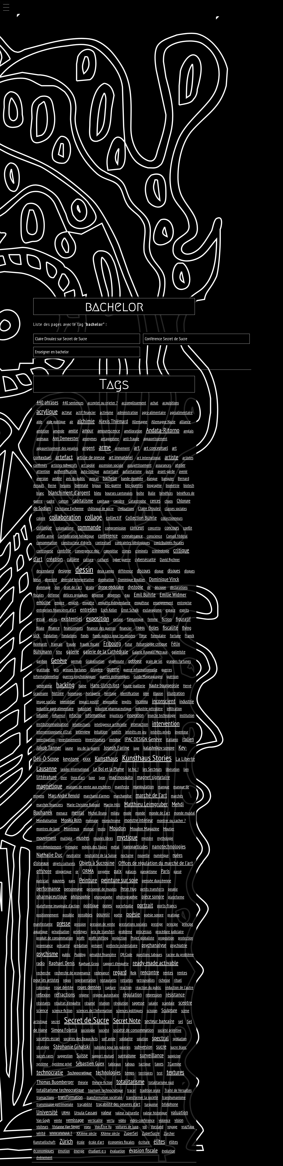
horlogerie (93, 693)
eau (127, 595)
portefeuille (124, 905)
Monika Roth (71, 820)
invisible (115, 739)
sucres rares (44, 1055)
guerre (113, 669)
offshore (43, 871)
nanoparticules (135, 846)
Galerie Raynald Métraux (149, 652)
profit (81, 938)
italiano (172, 739)
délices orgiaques (75, 595)
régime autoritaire (106, 995)
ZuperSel (131, 1133)
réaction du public (148, 987)
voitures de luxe (127, 1126)
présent (96, 945)
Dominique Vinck (164, 579)
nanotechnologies (169, 846)
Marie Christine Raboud (83, 804)
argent (88, 447)
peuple (173, 889)
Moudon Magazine (144, 829)
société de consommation (133, 1030)
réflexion (43, 995)
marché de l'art (151, 795)
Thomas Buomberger (55, 1082)
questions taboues (149, 954)
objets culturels (64, 863)
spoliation (180, 1038)
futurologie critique (151, 644)
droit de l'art (73, 587)
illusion (158, 693)
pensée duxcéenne (156, 881)
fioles (154, 627)
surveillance (152, 1055)
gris (56, 669)
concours (172, 527)
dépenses (114, 595)
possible (68, 914)
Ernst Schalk (130, 610)
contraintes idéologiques (132, 542)
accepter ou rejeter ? (102, 402)
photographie (126, 897)
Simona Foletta (64, 1030)
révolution (121, 1003)
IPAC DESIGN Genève (143, 739)
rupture (110, 987)
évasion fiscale (143, 1150)
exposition (97, 618)
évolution (168, 1150)
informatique (95, 715)
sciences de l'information (94, 1010)
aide (39, 421)
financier (126, 628)
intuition (100, 732)
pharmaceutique (51, 896)
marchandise (122, 795)
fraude (71, 644)
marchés (177, 795)
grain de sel (154, 661)
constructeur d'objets (76, 542)
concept (137, 527)
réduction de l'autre (179, 987)
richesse (164, 980)
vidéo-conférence (142, 1120)
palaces (131, 871)
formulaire (158, 635)
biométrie (172, 485)
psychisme (47, 954)
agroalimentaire (181, 412)
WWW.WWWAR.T (60, 1133)
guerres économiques (115, 676)
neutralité (73, 855)
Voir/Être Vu (103, 1126)
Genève (59, 660)
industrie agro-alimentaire (55, 708)
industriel (84, 708)
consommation (46, 542)
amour (87, 430)
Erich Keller (109, 610)
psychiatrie (178, 945)
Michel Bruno (97, 813)
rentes (168, 973)
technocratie (49, 1072)
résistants (43, 1003)
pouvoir (103, 914)
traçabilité (84, 1104)
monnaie (92, 820)
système (42, 1063)
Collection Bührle (141, 517)
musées (83, 837)
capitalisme (82, 500)
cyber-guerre (122, 559)
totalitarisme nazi (161, 1082)
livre (64, 777)
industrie (186, 701)
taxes (159, 1064)
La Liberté (185, 758)
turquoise (151, 1104)
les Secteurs (152, 769)
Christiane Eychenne (69, 508)
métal (115, 846)
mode (127, 813)
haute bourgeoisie (164, 685)
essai (40, 619)
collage (93, 516)
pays (72, 880)
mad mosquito (121, 777)
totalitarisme (130, 1081)
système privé (62, 1063)
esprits (184, 610)
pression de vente (102, 924)
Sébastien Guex (90, 1063)
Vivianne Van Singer (66, 1126)
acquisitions (170, 402)
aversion (42, 478)
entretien (88, 609)
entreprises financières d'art (56, 610)
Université (47, 1112)
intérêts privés (160, 731)
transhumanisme (174, 1097)
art (137, 447)
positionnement (47, 914)
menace (61, 813)
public (66, 954)
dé (149, 587)
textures (175, 1072)
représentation (85, 980)
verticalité (95, 1120)
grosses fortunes (74, 669)
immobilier (67, 701)
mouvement (46, 838)
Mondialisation (46, 820)
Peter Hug (128, 889)
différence (125, 570)
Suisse (82, 1055)
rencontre (149, 972)
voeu (87, 1126)
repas (67, 980)
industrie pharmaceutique (113, 708)
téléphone (170, 1104)
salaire (153, 1003)
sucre (161, 1046)
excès (53, 619)
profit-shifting (98, 938)
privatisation (60, 931)
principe (172, 924)
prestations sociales (133, 924)
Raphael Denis (62, 963)
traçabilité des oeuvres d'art (118, 1104)
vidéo (122, 1120)
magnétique (49, 786)
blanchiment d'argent (69, 492)
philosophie (80, 896)
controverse (44, 550)
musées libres (103, 838)
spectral (160, 1038)
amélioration (133, 430)
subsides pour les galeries (112, 1047)
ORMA (88, 871)
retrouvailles (146, 980)
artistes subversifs (64, 465)
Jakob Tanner (48, 747)
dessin (84, 569)
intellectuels (81, 724)
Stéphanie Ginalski (71, 1046)
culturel (103, 559)
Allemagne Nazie (163, 421)
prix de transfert (103, 931)
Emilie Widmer (173, 594)
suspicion (174, 1055)
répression (154, 995)
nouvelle (143, 855)
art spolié (88, 465)
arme (105, 447)
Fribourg (112, 643)
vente (58, 1120)
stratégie (42, 1047)
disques (173, 570)
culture (88, 559)
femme (152, 619)
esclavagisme (152, 610)
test (159, 1072)
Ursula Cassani (85, 1113)
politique (91, 905)
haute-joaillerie (134, 685)
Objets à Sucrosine (96, 862)
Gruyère (96, 669)
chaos (169, 501)
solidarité (126, 1038)
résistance (175, 994)
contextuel (103, 542)
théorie (83, 1082)
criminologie (160, 550)
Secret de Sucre (86, 1020)
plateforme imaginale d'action (58, 905)
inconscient (163, 701)
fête (59, 652)
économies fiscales (121, 1142)
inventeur (181, 731)
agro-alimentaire (154, 412)
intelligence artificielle (110, 724)
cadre (50, 501)
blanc (40, 493)
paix (117, 871)
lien (186, 769)
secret (55, 1021)
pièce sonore (153, 896)
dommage (43, 587)
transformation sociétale (104, 1097)
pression (80, 924)
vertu (110, 1120)
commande (89, 527)
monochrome (111, 820)
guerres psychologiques (79, 676)
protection (185, 938)
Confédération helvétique (76, 536)
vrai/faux (187, 1126)
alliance (185, 421)
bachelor (110, 478)
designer (64, 571)
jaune (69, 748)
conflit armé (45, 536)
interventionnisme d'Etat (54, 731)
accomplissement (133, 402)
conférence (108, 535)
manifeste (122, 786)
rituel (178, 980)
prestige (157, 924)
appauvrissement (155, 438)
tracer (131, 1090)
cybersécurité (145, 559)
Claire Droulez (149, 508)
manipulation (143, 787)
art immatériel (121, 457)
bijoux (96, 485)
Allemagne (139, 421)
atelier (180, 465)
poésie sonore (153, 914)
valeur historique (155, 1112)
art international (149, 457)
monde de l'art (159, 813)
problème (125, 931)
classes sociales (176, 508)
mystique (127, 837)
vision (178, 1120)
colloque (44, 527)
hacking (65, 684)
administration (127, 412)
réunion (104, 1003)
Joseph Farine (116, 747)
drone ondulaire (111, 587)
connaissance (132, 536)
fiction (167, 619)
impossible (110, 701)
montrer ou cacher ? (171, 820)
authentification (65, 471)
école (81, 1142)
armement (122, 448)
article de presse (91, 457)
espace (170, 610)
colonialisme (65, 528)
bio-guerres (134, 485)
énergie (79, 1150)
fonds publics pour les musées (114, 635)
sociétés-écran (47, 1038)
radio (40, 963)
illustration (176, 693)
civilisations (126, 508)
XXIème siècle (86, 1133)
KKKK (87, 759)
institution (187, 715)
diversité (51, 579)
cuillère (73, 559)
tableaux (114, 1063)
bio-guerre (113, 485)
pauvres (59, 881)
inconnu (141, 701)
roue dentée (63, 987)
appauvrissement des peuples (57, 448)
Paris (165, 871)
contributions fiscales (169, 542)
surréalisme (127, 1056)
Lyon (102, 777)
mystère (147, 838)
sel (180, 1021)
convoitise (111, 550)
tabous (130, 1063)
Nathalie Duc (49, 854)
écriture (144, 1142)
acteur (67, 412)
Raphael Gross (89, 963)
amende (58, 430)
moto (101, 828)
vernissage (75, 1120)
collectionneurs (172, 518)
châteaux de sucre (101, 508)
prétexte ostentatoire (121, 945)
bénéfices (166, 493)
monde (140, 813)
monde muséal (184, 813)
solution (142, 1038)
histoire (58, 693)
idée (146, 693)
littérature (46, 776)
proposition (166, 938)
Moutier (168, 828)
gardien (41, 661)
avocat (94, 478)
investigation (45, 739)
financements (73, 628)
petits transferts (152, 889)
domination (106, 579)
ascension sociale (111, 465)
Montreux (71, 829)
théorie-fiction (102, 1082)
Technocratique (79, 1073)
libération (172, 769)
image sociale (46, 701)
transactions (45, 1097)
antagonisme (110, 438)
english (73, 602)
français (56, 644)
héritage (110, 693)
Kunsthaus (106, 758)
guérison (172, 676)
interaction (139, 724)
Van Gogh (43, 1120)
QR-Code (126, 954)
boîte (140, 493)
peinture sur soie (119, 880)
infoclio (75, 715)
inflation (42, 715)
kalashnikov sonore (158, 747)
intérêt (116, 731)
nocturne (127, 855)
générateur (44, 685)
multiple (66, 838)
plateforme (176, 896)
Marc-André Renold (64, 795)
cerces (155, 500)
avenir (183, 471)
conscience (154, 536)
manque (163, 786)
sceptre (185, 1002)
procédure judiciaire (170, 931)
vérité (40, 1133)
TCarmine (174, 1063)
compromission (115, 528)
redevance (101, 972)
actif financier (86, 412)
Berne (52, 485)
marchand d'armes (97, 795)
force (143, 635)
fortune (175, 635)
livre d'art (78, 777)
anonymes (89, 438)
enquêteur (141, 602)
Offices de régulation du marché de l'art (155, 862)
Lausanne (46, 768)
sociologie (88, 1030)
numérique (161, 855)
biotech (188, 485)
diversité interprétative (77, 579)
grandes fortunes (178, 661)
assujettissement (139, 465)
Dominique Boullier (131, 579)
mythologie (165, 838)
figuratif (183, 618)
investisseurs (95, 739)
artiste (171, 457)
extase (118, 619)
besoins (65, 485)
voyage (172, 1126)
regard (119, 972)
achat (154, 402)
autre (149, 471)
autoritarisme (132, 471)
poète (118, 914)
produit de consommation (54, 938)
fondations (69, 635)
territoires (145, 1072)
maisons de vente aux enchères (88, 786)
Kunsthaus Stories (147, 758)
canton (63, 501)
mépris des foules (94, 846)
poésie (133, 914)
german (76, 661)
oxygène (104, 871)
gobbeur (135, 661)
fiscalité (170, 627)
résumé (90, 1003)
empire (59, 602)
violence (164, 1120)
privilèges (80, 931)
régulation (132, 994)
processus (144, 931)
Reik (133, 972)
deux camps (105, 570)
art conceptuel (156, 448)
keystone (71, 758)
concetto (154, 528)
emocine (43, 602)
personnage (73, 889)
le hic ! (133, 769)
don (57, 587)
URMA (66, 1112)
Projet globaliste (142, 938)
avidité (57, 478)
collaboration (65, 516)
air (71, 421)
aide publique (55, 421)
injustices (116, 715)
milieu (115, 813)
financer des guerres (101, 628)
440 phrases (47, 402)
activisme (106, 412)
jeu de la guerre (88, 748)
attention (43, 471)
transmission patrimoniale (54, 1104)
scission (152, 1010)
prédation (80, 945)
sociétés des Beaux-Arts (81, 1038)
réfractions (64, 994)
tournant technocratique (105, 1090)
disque (158, 570)
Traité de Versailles (178, 1090)
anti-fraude (131, 438)
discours (143, 570)
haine (82, 685)
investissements (70, 739)
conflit (187, 528)
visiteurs (42, 1126)
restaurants (108, 980)
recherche (43, 972)
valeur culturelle (127, 1112)
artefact (64, 457)
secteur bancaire (159, 1021)
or (76, 871)
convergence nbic (87, 550)
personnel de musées (101, 889)
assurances (163, 465)
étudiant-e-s (97, 1150)
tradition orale (150, 1090)
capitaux (103, 501)
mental (77, 812)
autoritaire (110, 471)
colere (40, 518)
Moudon (117, 828)
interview (83, 732)
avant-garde (166, 471)
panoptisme (148, 871)
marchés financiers (49, 804)
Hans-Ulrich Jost (104, 685)
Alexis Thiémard (113, 421)
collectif (113, 517)
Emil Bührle (145, 594)
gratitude (43, 669)
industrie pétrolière (149, 708)
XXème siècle (110, 1133)
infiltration (174, 708)
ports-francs (167, 906)
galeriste (178, 652)
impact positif (89, 701)
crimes (126, 550)
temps (129, 1073)
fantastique (135, 619)
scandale (168, 1003)
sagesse (138, 1003)
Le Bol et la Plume (108, 769)
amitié (73, 431)
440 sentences (72, 402)
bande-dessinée (132, 478)
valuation (179, 1112)
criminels (141, 550)
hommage (75, 693)
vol (144, 1126)
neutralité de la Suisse (101, 855)
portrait (145, 905)
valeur (106, 1112)
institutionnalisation (52, 724)
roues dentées (89, 987)
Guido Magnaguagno (148, 676)
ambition (42, 430)
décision (160, 587)
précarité (63, 945)
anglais (188, 430)
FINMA (140, 628)
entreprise (184, 602)
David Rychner (170, 559)
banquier (168, 478)
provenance (44, 945)
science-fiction (62, 1010)
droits (90, 587)
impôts (126, 701)
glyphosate (116, 661)
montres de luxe (48, 828)
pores (107, 905)
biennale (81, 485)
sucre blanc (178, 1047)
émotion (64, 1150)
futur (128, 644)
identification (129, 693)
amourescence (108, 431)
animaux (42, 438)
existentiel (71, 618)
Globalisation (95, 661)
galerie (72, 651)
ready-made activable (155, 963)
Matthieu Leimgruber (146, 804)
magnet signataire (153, 777)
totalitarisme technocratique (60, 1090)
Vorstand (157, 1126)
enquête (88, 602)
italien (188, 739)
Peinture (88, 880)
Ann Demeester (65, 438)
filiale (40, 628)
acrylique (47, 411)
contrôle (64, 551)
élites (159, 1141)
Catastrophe (137, 501)
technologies (108, 1072)
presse (63, 923)
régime (84, 995)
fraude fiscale (89, 644)
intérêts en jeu (135, 731)
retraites (126, 980)
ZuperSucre (151, 1133)
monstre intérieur (138, 820)
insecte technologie (162, 715)
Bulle (151, 493)
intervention (166, 723)
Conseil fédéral (177, 536)
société (104, 1030)
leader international (75, 769)
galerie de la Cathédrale (105, 651)
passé (178, 871)
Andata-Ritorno (162, 430)
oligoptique (63, 871)
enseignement (163, 602)
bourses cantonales (118, 493)
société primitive (169, 1030)
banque (152, 478)
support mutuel (103, 1055)
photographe (103, 896)
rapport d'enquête (116, 963)
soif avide (108, 1038)
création (54, 558)
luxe (92, 777)
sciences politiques (129, 1010)
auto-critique (90, 471)
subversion (143, 1047)
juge (136, 748)
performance (48, 888)
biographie (154, 485)
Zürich (66, 1141)
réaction (125, 987)
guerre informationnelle (140, 669)
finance (54, 628)
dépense (97, 595)
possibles (85, 915)
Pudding (80, 954)
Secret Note (127, 1020)
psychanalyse (154, 944)
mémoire (71, 846)
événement (44, 1157)
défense (53, 595)
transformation (70, 1097)
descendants (45, 570)
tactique (145, 1063)
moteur (88, 828)
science (42, 1010)
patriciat (42, 880)
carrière (118, 501)
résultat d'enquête (67, 1003)
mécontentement (48, 846)
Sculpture (169, 1010)
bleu (97, 493)
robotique (43, 987)
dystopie (135, 586)
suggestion (65, 1055)
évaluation (117, 1150)
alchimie (86, 421)
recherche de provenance (72, 972)
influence (58, 715)
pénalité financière (103, 954)
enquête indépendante (114, 602)
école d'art (96, 1142)
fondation (50, 635)
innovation (135, 715)
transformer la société (142, 1097)
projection (119, 938)
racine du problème (180, 954)
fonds (85, 635)
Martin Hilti (112, 804)
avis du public (75, 478)
